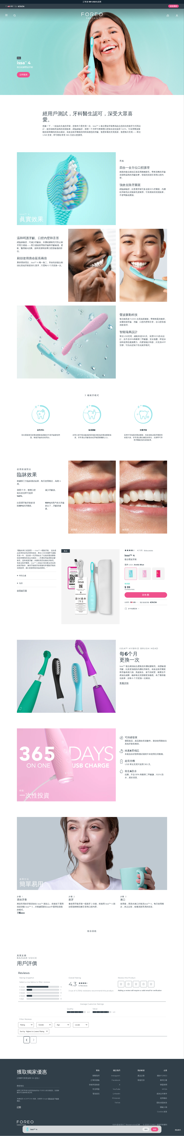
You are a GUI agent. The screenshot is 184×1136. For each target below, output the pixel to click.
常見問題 (96, 1089)
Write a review (148, 550)
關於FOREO (162, 1076)
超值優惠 (173, 6)
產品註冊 (141, 1076)
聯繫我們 (96, 1076)
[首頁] (92, 16)
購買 (154, 1129)
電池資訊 (96, 1094)
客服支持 (141, 1080)
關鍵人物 (163, 1107)
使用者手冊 (22, 591)
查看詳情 (124, 683)
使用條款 (163, 1098)
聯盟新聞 (163, 1085)
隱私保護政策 (162, 1103)
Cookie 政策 (162, 1112)
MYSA (164, 1089)
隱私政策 (51, 1099)
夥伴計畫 (163, 1080)
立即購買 (23, 74)
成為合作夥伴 (162, 1094)
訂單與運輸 (95, 1080)
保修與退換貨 (94, 1085)
